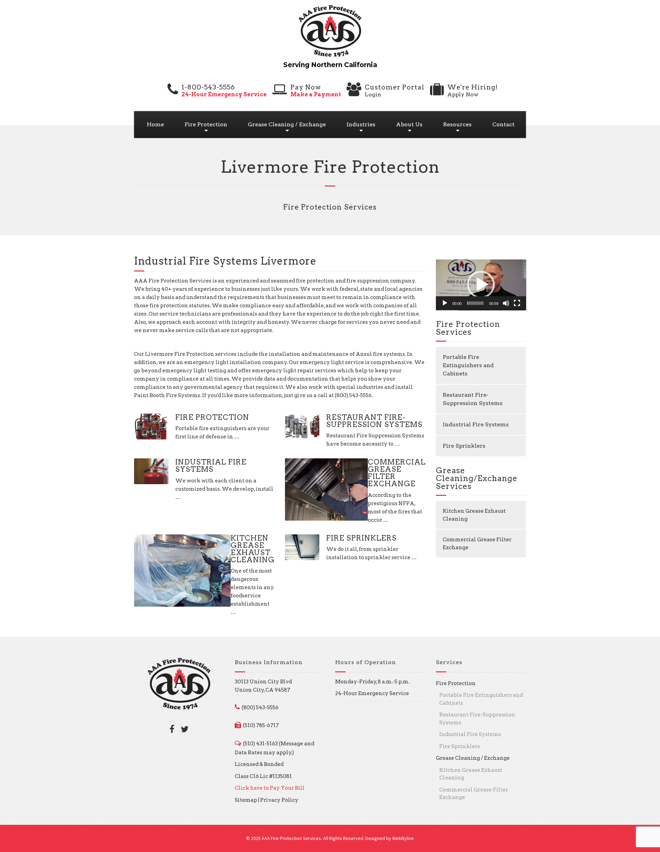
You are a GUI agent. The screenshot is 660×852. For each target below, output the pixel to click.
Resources (457, 124)
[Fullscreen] (517, 303)
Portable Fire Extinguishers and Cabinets (468, 365)
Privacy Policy (279, 800)
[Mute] (506, 303)
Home (155, 124)
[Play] (444, 303)
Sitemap (246, 800)
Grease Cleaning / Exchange (287, 124)
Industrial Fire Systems (210, 465)
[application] (481, 284)
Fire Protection (206, 124)
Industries (360, 124)
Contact (503, 124)
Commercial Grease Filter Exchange (397, 473)
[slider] (475, 303)
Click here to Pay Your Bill (270, 788)
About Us (409, 124)
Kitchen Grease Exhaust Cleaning (253, 549)
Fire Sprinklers (361, 538)
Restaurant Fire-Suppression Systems (374, 421)
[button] (481, 284)
